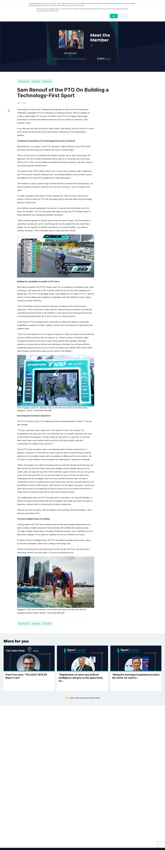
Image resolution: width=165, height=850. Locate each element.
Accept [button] (114, 16)
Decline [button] (123, 16)
